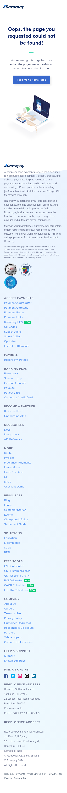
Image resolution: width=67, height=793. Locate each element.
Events (8, 514)
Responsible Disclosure (19, 627)
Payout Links (12, 392)
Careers (9, 608)
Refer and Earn (13, 411)
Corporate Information (18, 642)
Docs (7, 429)
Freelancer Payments (17, 462)
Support (9, 655)
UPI (6, 477)
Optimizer (10, 341)
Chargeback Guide (16, 519)
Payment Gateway (16, 307)
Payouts (9, 387)
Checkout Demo (14, 486)
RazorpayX (11, 373)
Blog (7, 500)
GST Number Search (17, 570)
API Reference (13, 439)
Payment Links (13, 317)
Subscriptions (12, 331)
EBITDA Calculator (19, 590)
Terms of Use (12, 613)
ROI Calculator (17, 580)
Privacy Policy (13, 618)
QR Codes (10, 326)
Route (8, 453)
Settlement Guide (15, 524)
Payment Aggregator (17, 302)
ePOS (7, 481)
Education (10, 538)
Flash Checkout (14, 472)
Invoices (9, 457)
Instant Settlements (16, 346)
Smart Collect (13, 336)
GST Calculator (14, 566)
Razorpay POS (17, 322)
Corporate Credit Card (18, 397)
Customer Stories (15, 509)
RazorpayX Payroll (16, 359)
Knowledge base (15, 660)
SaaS (7, 547)
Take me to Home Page (31, 79)
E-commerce (12, 542)
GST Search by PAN (17, 575)
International (12, 467)
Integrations (12, 434)
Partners (9, 632)
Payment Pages (14, 312)
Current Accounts (15, 383)
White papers (13, 637)
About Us (10, 603)
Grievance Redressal (17, 623)
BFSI (7, 552)
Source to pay (13, 378)
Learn (8, 505)
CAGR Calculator (18, 585)
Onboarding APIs (15, 416)
